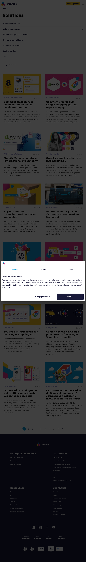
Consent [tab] (15, 269)
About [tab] (71, 269)
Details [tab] (43, 269)
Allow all (70, 296)
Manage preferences (42, 296)
